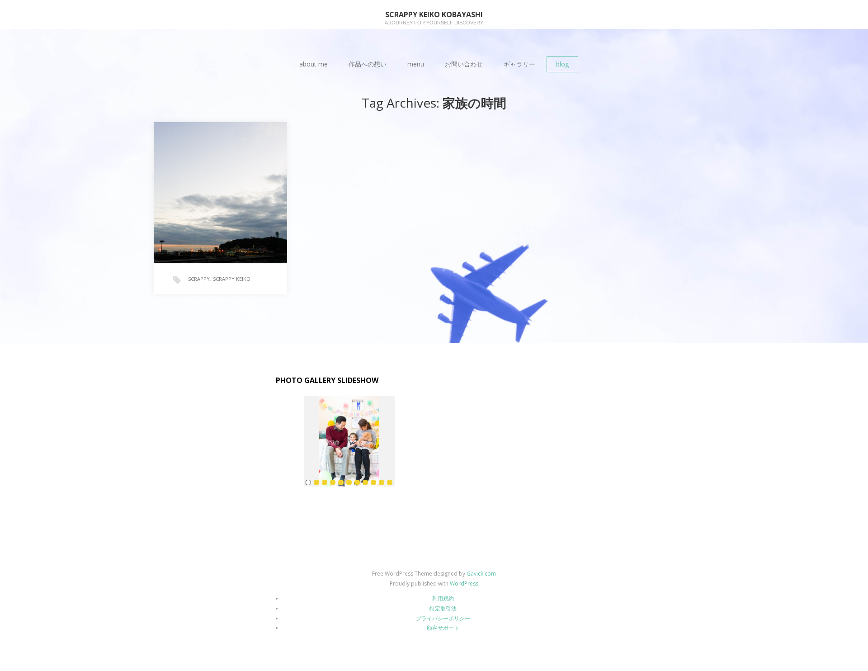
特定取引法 (443, 608)
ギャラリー (519, 64)
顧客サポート (443, 628)
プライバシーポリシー (443, 618)
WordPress (464, 583)
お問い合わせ (464, 64)
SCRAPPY (199, 278)
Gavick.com (481, 573)
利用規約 (443, 598)
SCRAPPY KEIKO (231, 278)
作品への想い (368, 64)
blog (562, 64)
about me (313, 64)
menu (415, 64)
